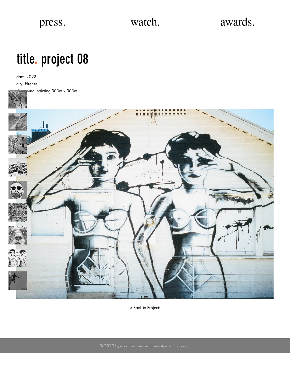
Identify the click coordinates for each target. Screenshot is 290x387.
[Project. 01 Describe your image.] (18, 99)
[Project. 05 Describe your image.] (18, 190)
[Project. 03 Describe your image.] (18, 144)
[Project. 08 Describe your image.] (18, 258)
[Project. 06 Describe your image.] (18, 212)
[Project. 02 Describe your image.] (18, 122)
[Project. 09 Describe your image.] (18, 280)
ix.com (185, 345)
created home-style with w (158, 345)
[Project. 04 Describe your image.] (18, 167)
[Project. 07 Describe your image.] (18, 235)
